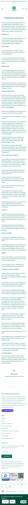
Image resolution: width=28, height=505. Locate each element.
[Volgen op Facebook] (2, 484)
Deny (12, 501)
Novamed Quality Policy (7, 438)
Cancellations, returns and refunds (10, 431)
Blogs (2, 421)
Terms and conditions (6, 423)
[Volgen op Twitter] (6, 484)
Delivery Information (6, 426)
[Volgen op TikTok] (25, 484)
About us (3, 418)
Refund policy (4, 436)
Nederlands (22, 491)
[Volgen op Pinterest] (18, 484)
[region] (14, 377)
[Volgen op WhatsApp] (6, 487)
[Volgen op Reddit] (10, 487)
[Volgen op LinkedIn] (2, 487)
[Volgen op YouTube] (21, 484)
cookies (12, 496)
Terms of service (5, 433)
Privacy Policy (10, 107)
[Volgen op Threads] (14, 484)
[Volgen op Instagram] (10, 484)
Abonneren (7, 456)
